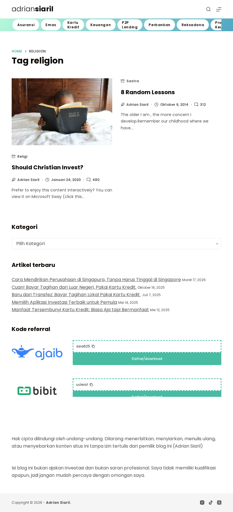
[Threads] (219, 502)
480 (95, 179)
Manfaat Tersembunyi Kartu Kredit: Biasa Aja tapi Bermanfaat (80, 309)
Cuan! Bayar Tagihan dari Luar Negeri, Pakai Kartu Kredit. (74, 287)
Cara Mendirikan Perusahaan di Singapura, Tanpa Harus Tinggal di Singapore (96, 279)
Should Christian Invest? (47, 167)
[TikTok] (211, 502)
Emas (50, 24)
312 (203, 104)
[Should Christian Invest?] (62, 111)
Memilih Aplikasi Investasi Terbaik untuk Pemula (64, 302)
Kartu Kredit (73, 24)
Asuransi (26, 24)
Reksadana (193, 24)
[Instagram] (202, 502)
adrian (32, 9)
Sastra (132, 81)
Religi (22, 156)
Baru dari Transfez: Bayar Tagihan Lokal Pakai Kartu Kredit (76, 294)
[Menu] (218, 9)
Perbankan (159, 24)
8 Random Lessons (148, 92)
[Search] (208, 9)
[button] (85, 346)
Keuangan (100, 24)
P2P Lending (130, 24)
